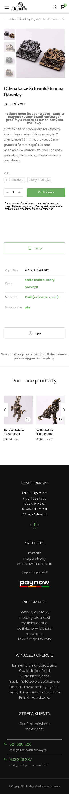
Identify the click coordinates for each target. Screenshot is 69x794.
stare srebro (14, 180)
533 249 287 (20, 759)
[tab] (34, 248)
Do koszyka (46, 192)
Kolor (7, 173)
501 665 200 (20, 744)
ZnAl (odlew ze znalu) (42, 297)
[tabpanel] (34, 289)
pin (27, 307)
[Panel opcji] (63, 6)
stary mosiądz (40, 180)
